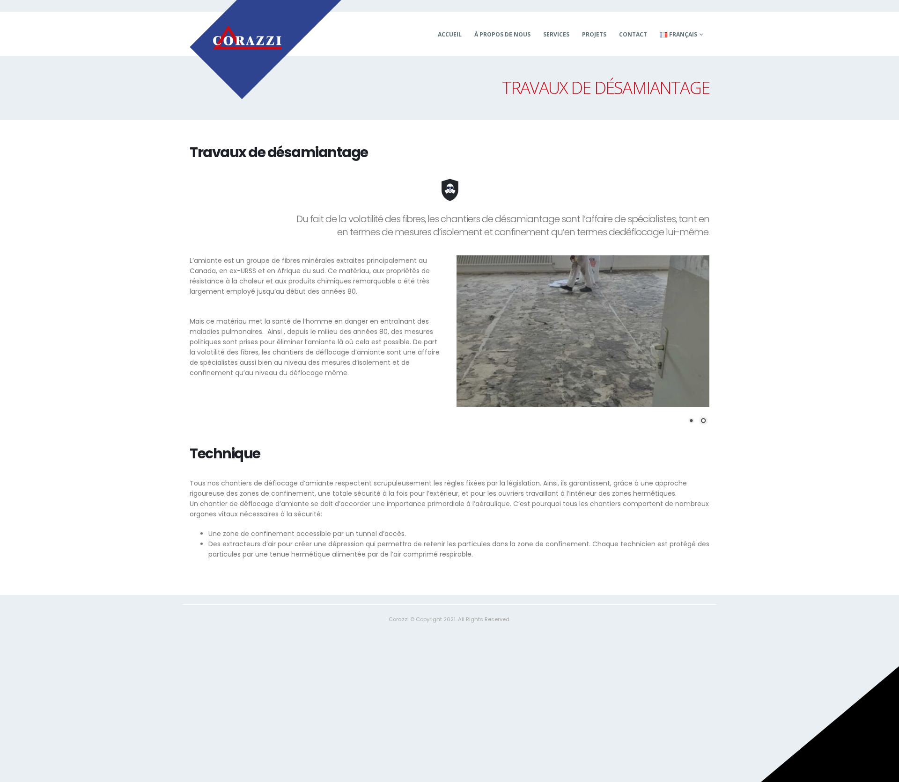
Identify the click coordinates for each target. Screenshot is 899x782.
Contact (633, 34)
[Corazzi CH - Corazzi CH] (265, 49)
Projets (594, 34)
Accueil (450, 34)
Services (556, 34)
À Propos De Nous (502, 34)
